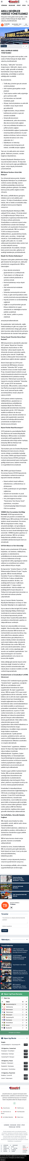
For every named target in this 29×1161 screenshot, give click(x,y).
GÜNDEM (4, 5)
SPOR (24, 5)
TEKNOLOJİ (12, 1127)
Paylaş (4, 46)
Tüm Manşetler (21, 1111)
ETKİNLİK (13, 1149)
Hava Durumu (6, 1108)
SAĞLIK (5, 1151)
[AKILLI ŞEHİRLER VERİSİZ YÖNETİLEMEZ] (14, 35)
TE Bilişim (12, 904)
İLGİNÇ (5, 1149)
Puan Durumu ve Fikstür (6, 1112)
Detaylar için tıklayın (14, 1032)
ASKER (13, 1151)
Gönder (4, 930)
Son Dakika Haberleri (8, 1117)
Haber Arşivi (20, 1117)
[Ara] (26, 2)
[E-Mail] (11, 907)
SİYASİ (18, 5)
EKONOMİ (12, 5)
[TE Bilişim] (5, 905)
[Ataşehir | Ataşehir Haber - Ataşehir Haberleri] (14, 1)
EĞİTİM (18, 1127)
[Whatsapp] (14, 1103)
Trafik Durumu (20, 1108)
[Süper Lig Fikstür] (27, 1038)
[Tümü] (27, 939)
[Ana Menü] (1, 1)
